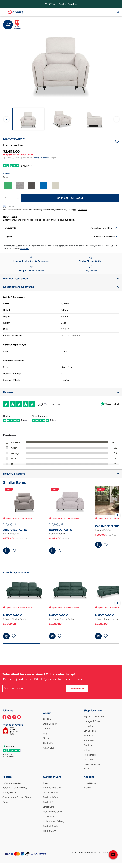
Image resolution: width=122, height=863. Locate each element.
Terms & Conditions (42, 158)
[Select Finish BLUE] (43, 185)
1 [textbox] (5, 198)
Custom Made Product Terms (16, 797)
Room (6, 367)
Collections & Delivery (53, 821)
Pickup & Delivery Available (31, 270)
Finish (6, 351)
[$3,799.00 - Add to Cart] (52, 636)
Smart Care (48, 806)
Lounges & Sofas (92, 721)
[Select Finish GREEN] (7, 185)
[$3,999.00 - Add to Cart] (6, 636)
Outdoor (88, 745)
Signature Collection (94, 716)
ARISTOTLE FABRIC (15, 530)
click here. (24, 248)
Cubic (6, 329)
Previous (6, 119)
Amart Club (48, 747)
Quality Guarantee (52, 792)
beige (6, 177)
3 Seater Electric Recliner (15, 619)
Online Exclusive (92, 764)
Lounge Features (11, 379)
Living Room (90, 726)
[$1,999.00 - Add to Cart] (52, 550)
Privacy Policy (9, 792)
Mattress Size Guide (53, 811)
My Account (90, 782)
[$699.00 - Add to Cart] (98, 545)
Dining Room (90, 730)
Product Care (49, 802)
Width (6, 303)
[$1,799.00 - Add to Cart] (6, 550)
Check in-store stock (104, 236)
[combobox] (12, 198)
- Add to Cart (70, 198)
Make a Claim (49, 830)
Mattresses (89, 740)
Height (6, 310)
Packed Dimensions (13, 335)
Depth (6, 316)
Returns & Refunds (52, 787)
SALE (86, 769)
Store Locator (50, 723)
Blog (45, 733)
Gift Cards (89, 759)
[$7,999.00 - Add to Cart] (98, 636)
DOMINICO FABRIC (60, 530)
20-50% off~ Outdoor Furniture (61, 4)
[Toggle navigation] (4, 12)
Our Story (48, 719)
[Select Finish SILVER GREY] (19, 185)
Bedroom (88, 735)
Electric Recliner (11, 533)
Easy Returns (91, 270)
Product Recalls (50, 826)
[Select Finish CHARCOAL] (31, 185)
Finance (6, 802)
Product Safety (50, 797)
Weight (6, 322)
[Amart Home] (15, 12)
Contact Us (48, 743)
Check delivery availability (102, 228)
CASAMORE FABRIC (107, 526)
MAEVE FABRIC (12, 615)
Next (116, 119)
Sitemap (47, 738)
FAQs (45, 782)
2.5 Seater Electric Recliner (62, 619)
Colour (6, 173)
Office (87, 750)
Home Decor (90, 754)
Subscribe (76, 688)
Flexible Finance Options (91, 261)
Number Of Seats (12, 373)
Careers (47, 728)
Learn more (82, 209)
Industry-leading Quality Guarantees (31, 261)
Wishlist (87, 787)
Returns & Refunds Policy (14, 787)
